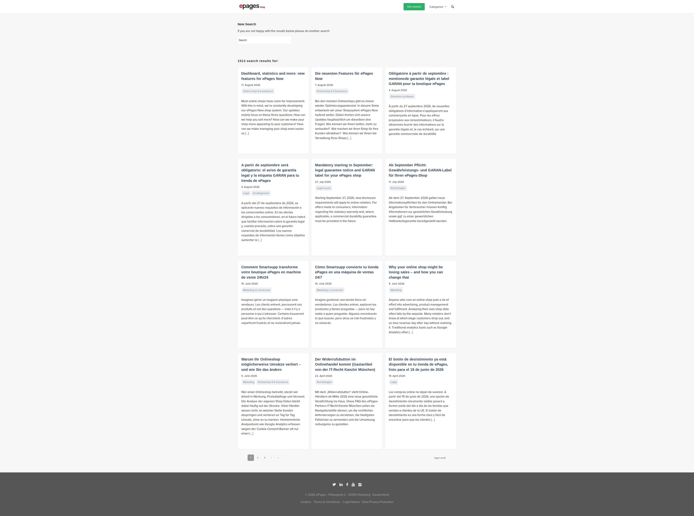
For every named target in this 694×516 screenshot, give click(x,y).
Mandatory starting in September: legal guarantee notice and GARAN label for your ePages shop (345, 170)
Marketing (396, 290)
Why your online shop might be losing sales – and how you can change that (416, 272)
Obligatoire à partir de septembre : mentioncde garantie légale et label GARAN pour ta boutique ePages (419, 78)
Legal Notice (351, 502)
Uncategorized (261, 193)
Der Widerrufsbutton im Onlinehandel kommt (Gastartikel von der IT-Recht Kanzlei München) (345, 364)
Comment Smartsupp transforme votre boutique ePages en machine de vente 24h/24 (271, 272)
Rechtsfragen (398, 188)
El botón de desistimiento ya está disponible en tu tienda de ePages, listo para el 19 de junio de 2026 (418, 364)
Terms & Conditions (327, 502)
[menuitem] (414, 7)
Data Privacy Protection (377, 502)
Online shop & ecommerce (258, 91)
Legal (246, 193)
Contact (306, 502)
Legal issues (324, 188)
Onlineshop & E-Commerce (332, 91)
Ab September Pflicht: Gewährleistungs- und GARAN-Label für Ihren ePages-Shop (420, 170)
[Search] (452, 7)
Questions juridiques (402, 96)
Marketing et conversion (256, 290)
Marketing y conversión (330, 290)
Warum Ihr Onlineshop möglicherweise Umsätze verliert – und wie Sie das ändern (271, 364)
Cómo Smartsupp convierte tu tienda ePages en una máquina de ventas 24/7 (346, 272)
